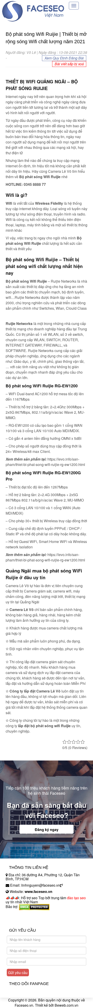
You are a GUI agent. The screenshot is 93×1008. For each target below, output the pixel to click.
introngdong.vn (18, 914)
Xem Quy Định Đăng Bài (64, 58)
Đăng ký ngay (46, 829)
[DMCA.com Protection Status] (34, 906)
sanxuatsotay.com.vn (22, 920)
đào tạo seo (76, 897)
